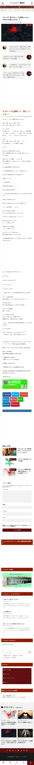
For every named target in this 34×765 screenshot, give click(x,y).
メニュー (10, 10)
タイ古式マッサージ (7, 655)
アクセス (10, 763)
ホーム (3, 763)
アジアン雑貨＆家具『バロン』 (9, 695)
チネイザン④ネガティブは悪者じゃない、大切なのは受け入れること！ (8, 742)
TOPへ (30, 763)
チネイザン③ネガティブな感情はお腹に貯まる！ (25, 741)
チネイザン (17, 10)
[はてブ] (5, 399)
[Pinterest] (15, 404)
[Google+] (24, 394)
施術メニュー (17, 763)
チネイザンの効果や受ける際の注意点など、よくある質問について (24, 471)
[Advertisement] (17, 93)
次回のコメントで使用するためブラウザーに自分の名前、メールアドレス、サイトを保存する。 (16, 526)
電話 (24, 763)
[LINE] (20, 399)
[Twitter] (15, 394)
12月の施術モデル (7, 611)
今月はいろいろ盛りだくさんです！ (11, 599)
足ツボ (21, 655)
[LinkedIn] (6, 404)
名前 (4, 504)
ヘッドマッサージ (6, 657)
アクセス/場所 (8, 670)
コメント (5, 489)
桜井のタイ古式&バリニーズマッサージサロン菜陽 (13, 697)
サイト (3, 517)
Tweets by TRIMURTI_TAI (7, 644)
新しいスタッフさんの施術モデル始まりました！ (14, 623)
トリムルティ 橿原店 (17, 3)
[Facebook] (6, 394)
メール (4, 511)
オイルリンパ (15, 655)
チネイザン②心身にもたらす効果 (24, 460)
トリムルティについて (10, 678)
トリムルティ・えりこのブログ (11, 594)
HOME (4, 10)
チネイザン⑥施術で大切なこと (25, 722)
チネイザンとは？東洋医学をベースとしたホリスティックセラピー (24, 450)
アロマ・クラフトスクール (8, 696)
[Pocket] (13, 399)
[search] (30, 652)
